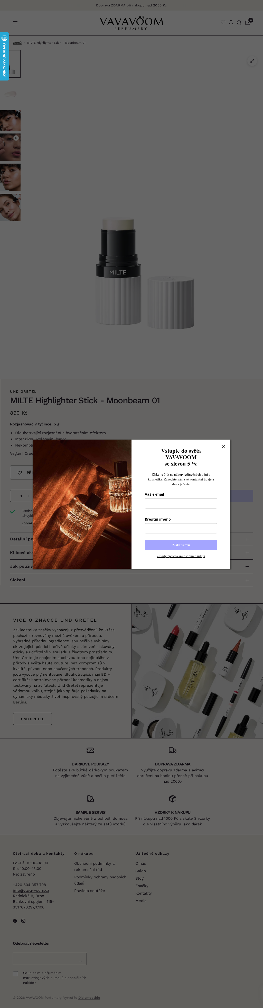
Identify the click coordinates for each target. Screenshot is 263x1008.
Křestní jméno (158, 519)
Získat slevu (181, 544)
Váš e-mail (154, 494)
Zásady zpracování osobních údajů (181, 556)
